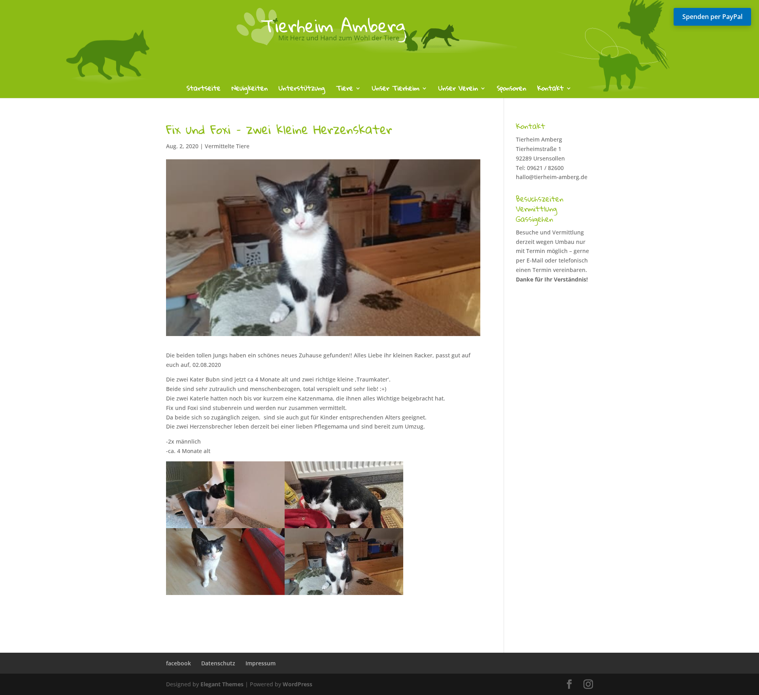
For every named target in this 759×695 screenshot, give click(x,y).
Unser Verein (458, 89)
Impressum (260, 663)
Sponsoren (511, 89)
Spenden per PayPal (712, 16)
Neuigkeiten (250, 89)
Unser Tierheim (395, 89)
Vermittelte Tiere (227, 146)
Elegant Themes (222, 684)
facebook (178, 663)
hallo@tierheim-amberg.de (551, 177)
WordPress (297, 684)
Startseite (204, 89)
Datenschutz (218, 663)
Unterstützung (302, 89)
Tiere (344, 89)
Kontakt (550, 89)
